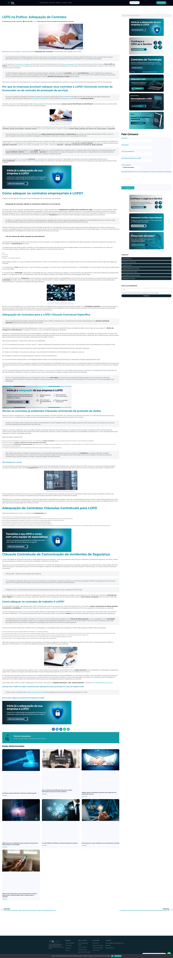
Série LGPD (71, 21)
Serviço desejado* (126, 165)
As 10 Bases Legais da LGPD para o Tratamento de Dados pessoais (19, 793)
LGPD (47, 21)
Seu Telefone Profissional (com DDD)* (131, 158)
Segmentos (68, 947)
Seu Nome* (124, 138)
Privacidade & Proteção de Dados (58, 21)
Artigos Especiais (41, 21)
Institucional (52, 2)
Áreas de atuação (44, 2)
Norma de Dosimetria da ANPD (37, 692)
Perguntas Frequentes (98, 945)
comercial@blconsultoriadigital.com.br (115, 943)
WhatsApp (108, 945)
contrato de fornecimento (40, 98)
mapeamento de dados (22, 64)
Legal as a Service (82, 949)
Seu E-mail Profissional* (127, 151)
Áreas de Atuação (70, 943)
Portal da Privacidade (98, 947)
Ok (112, 955)
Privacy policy (118, 955)
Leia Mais (4, 795)
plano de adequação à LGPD (70, 64)
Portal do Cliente (110, 947)
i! (112, 682)
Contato (70, 2)
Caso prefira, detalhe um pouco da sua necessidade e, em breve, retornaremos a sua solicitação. (146, 171)
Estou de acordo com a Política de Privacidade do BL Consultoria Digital (141, 293)
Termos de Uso (96, 950)
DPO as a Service (82, 947)
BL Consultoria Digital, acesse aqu (102, 682)
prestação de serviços (67, 98)
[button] (53, 729)
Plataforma (58, 2)
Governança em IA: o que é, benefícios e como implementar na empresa (100, 843)
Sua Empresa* (125, 144)
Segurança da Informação (84, 952)
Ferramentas (69, 945)
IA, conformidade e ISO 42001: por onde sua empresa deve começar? (60, 843)
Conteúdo (64, 2)
